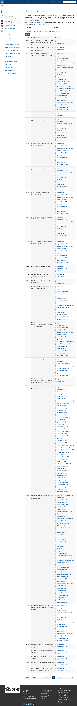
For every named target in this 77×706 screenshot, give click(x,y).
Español (64, 690)
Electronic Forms (9, 16)
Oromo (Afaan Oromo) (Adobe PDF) (66, 445)
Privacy (6, 41)
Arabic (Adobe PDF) (62, 60)
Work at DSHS (26, 693)
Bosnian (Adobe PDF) (62, 398)
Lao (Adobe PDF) (61, 74)
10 (44, 677)
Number (28, 37)
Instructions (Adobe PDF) (63, 270)
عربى (59, 695)
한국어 (66, 692)
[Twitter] (27, 704)
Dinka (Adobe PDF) (61, 410)
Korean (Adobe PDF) (62, 72)
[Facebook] (24, 704)
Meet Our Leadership (10, 28)
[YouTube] (29, 704)
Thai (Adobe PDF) (61, 480)
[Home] (2, 2)
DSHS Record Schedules (11, 19)
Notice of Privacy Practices (47, 695)
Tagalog (60, 702)
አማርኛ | (65, 699)
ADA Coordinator (9, 67)
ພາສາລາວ (65, 702)
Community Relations (10, 25)
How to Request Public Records (12, 47)
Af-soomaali (61, 697)
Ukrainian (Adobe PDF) (62, 107)
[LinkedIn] (31, 704)
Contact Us (26, 695)
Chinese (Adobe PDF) (62, 65)
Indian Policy (8, 64)
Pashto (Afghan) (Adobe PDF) (64, 86)
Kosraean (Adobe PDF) (62, 436)
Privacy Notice (44, 696)
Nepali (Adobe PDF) (62, 84)
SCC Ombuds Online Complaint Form (12, 74)
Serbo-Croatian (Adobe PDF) (64, 463)
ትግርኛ (69, 702)
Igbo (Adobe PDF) (61, 422)
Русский (69, 690)
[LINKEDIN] (2, 28)
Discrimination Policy (10, 70)
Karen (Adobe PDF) (61, 429)
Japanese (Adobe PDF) (62, 426)
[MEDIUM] (2, 31)
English (60, 690)
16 (62, 677)
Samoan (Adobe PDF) (62, 461)
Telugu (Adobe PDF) (62, 477)
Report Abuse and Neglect (29, 698)
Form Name (55, 27)
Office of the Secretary (13, 6)
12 (50, 677)
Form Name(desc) (36, 37)
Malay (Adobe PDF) (61, 79)
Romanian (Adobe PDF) (63, 93)
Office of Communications (11, 35)
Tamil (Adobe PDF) (61, 475)
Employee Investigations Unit (12, 44)
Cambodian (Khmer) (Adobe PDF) (65, 63)
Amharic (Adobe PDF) (62, 58)
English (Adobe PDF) (62, 43)
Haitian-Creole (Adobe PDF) (64, 70)
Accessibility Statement (46, 692)
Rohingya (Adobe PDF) (62, 454)
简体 (59, 692)
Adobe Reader (44, 693)
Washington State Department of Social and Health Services (21, 2)
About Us (25, 692)
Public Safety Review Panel (11, 50)
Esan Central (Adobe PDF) (63, 412)
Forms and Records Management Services (11, 21)
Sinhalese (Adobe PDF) (62, 466)
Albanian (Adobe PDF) (62, 391)
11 (47, 677)
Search (74, 2)
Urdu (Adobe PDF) (61, 487)
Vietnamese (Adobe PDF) (63, 109)
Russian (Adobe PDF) (62, 95)
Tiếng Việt (60, 699)
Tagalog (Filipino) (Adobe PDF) (65, 102)
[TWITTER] (2, 23)
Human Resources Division (11, 61)
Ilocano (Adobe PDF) (62, 424)
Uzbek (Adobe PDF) (62, 489)
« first (27, 677)
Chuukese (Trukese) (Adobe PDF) (65, 67)
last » (27, 680)
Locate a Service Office (28, 696)
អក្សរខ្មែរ (63, 695)
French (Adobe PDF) (62, 415)
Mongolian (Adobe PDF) (63, 440)
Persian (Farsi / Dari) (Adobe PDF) (65, 88)
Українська (67, 697)
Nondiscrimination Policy (46, 690)
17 (65, 677)
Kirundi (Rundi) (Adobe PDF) (64, 431)
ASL (73, 702)
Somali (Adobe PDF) (62, 98)
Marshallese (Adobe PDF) (63, 81)
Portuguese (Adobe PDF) (63, 368)
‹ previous (33, 677)
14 (56, 677)
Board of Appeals (9, 38)
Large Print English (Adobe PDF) (65, 387)
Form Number (29, 27)
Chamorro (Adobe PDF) (63, 403)
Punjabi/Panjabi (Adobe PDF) (64, 91)
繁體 (62, 692)
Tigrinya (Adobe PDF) (62, 105)
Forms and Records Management (41, 24)
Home (6, 6)
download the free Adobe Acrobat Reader (35, 20)
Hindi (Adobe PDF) (61, 419)
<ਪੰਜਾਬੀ (67, 695)
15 (59, 677)
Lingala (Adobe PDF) (62, 77)
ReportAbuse (2, 17)
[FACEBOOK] (2, 21)
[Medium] (34, 704)
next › (72, 677)
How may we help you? (55, 1)
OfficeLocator (2, 12)
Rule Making (43, 698)
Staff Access (26, 690)
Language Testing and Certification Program (10, 57)
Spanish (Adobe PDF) (62, 100)
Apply (27, 34)
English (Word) (60, 41)
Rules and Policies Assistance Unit (13, 53)
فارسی (69, 699)
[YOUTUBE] (2, 26)
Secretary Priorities (9, 31)
